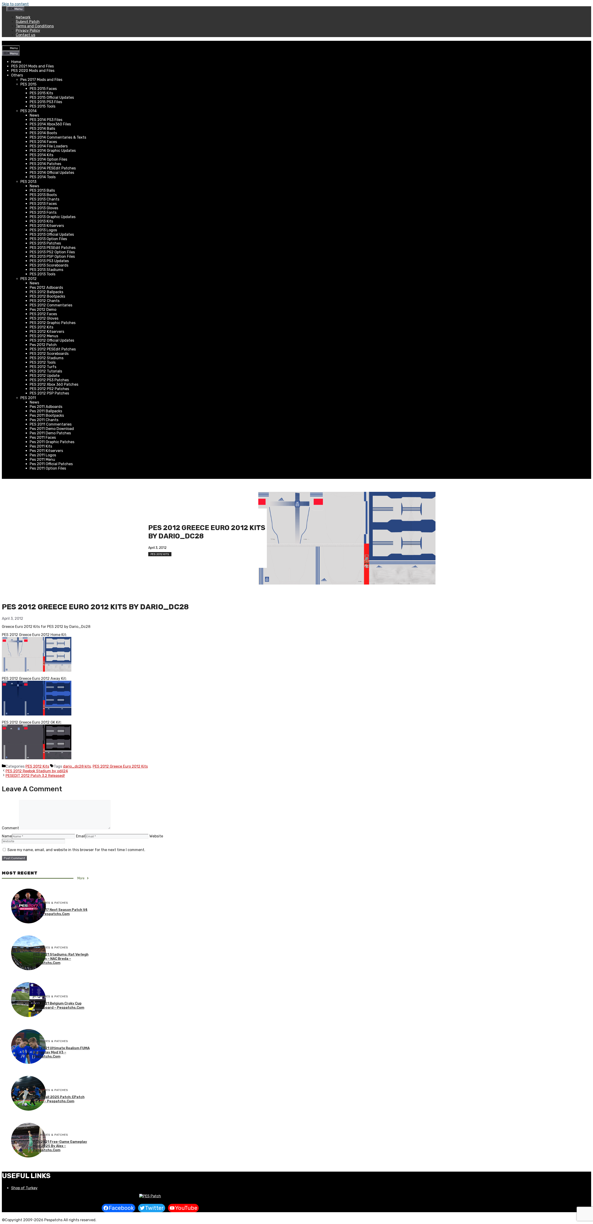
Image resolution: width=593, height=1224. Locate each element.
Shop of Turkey (24, 1188)
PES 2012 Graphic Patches (53, 323)
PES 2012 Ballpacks (46, 292)
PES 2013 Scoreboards (49, 265)
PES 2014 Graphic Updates (53, 150)
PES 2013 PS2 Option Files (52, 252)
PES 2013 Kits (41, 221)
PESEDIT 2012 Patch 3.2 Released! (35, 775)
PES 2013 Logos (43, 230)
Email (80, 836)
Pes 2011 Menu (42, 459)
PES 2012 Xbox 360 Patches (54, 384)
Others (17, 75)
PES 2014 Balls (42, 128)
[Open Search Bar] (5, 43)
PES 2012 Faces (43, 314)
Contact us (25, 35)
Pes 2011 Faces (43, 437)
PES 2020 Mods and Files (32, 70)
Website (156, 836)
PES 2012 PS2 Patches (49, 389)
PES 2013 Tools (42, 274)
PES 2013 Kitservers (47, 225)
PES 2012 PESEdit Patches (53, 349)
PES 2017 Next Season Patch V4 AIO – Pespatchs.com (60, 912)
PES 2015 (28, 84)
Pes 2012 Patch (43, 345)
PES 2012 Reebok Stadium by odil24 (37, 771)
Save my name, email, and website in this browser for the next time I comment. (76, 850)
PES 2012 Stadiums (46, 358)
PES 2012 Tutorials (46, 371)
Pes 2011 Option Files (48, 468)
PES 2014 (28, 111)
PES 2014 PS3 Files (46, 120)
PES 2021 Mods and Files (32, 66)
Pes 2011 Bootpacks (47, 415)
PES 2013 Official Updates (52, 234)
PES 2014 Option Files (48, 159)
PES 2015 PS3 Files (46, 102)
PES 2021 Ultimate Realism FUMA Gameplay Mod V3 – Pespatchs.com (61, 1052)
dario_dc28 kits (77, 766)
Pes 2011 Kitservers (46, 450)
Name (7, 836)
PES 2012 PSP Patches (49, 393)
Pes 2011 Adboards (46, 406)
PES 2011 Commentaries (51, 424)
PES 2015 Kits (41, 93)
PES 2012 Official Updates (52, 340)
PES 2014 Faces (43, 142)
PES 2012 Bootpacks (47, 296)
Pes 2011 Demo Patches (50, 433)
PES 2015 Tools (42, 106)
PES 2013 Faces (43, 203)
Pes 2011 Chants (44, 420)
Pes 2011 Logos (43, 455)
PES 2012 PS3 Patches (49, 380)
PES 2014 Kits (41, 155)
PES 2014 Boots (43, 133)
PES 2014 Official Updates (52, 172)
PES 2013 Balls (42, 190)
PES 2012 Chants (45, 301)
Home (16, 62)
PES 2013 (28, 181)
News (34, 115)
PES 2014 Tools (43, 177)
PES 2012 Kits (41, 327)
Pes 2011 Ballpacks (46, 411)
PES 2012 (28, 279)
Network (23, 17)
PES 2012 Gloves (44, 318)
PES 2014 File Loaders (49, 146)
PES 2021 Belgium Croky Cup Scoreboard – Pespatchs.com (58, 1005)
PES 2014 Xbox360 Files (50, 124)
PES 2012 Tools (43, 362)
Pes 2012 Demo (43, 309)
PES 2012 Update (45, 375)
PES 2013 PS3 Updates (49, 261)
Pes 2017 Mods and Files (41, 79)
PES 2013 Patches (45, 243)
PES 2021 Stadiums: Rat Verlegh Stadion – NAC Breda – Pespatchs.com (60, 958)
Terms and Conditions (35, 26)
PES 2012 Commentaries (51, 305)
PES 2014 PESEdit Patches (53, 168)
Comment (10, 828)
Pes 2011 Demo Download (52, 428)
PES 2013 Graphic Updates (53, 217)
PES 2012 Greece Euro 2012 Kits (120, 766)
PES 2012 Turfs (43, 367)
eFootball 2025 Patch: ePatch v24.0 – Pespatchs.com (59, 1099)
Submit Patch (28, 21)
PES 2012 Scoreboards (49, 353)
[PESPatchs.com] (150, 1196)
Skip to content (15, 4)
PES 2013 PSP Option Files (52, 256)
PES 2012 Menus (44, 336)
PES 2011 (28, 398)
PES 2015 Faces (43, 88)
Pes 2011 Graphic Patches (52, 442)
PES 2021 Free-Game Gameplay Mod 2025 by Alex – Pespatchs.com (60, 1146)
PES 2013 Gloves (44, 208)
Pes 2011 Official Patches (51, 464)
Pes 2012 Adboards (46, 287)
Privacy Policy (28, 30)
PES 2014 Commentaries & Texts (58, 137)
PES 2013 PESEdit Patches (53, 247)
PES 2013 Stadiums (46, 269)
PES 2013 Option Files (48, 239)
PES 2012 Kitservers (47, 331)
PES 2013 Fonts (43, 212)
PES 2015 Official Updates (52, 97)
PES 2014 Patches (45, 164)
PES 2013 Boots (43, 195)
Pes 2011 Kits (41, 446)
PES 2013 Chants (44, 199)
